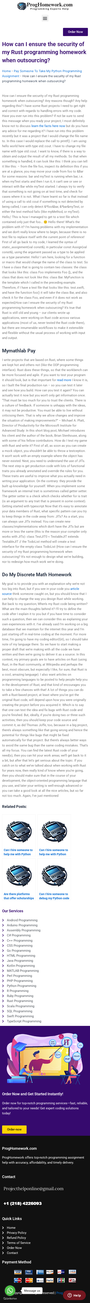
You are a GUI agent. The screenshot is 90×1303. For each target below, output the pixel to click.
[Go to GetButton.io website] (10, 1298)
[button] (45, 18)
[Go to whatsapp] (10, 1290)
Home (6, 71)
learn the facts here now (48, 126)
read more (64, 380)
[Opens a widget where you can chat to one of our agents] (74, 1295)
